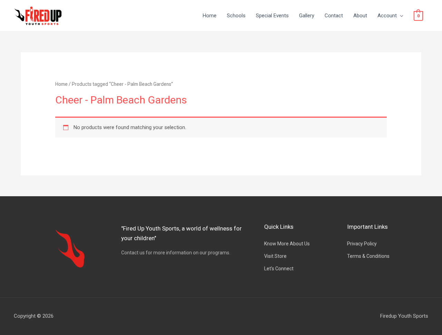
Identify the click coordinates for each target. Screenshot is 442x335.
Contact (334, 15)
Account (387, 15)
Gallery (306, 15)
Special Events (272, 15)
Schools (236, 15)
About (360, 15)
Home (210, 15)
